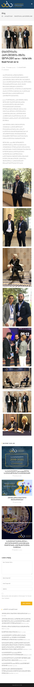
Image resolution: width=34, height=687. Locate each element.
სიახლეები (22, 67)
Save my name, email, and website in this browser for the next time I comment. (17, 597)
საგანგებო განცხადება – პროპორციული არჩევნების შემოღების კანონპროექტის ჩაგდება (17, 544)
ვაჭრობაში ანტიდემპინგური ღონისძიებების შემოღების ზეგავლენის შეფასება (16, 671)
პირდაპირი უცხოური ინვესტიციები (17, 499)
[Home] (2, 16)
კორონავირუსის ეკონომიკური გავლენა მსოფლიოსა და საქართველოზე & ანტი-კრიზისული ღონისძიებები (16, 621)
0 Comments (6, 69)
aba (4, 67)
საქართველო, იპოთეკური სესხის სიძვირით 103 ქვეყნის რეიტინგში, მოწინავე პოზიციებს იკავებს (14, 637)
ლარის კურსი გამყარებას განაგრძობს (15, 626)
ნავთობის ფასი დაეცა (10, 632)
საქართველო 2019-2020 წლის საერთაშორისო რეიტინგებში (17, 472)
